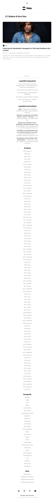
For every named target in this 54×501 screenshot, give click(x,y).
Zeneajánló (27, 461)
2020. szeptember (27, 320)
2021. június (27, 297)
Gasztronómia (27, 410)
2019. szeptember (27, 352)
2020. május (27, 331)
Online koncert (27, 434)
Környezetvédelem (27, 429)
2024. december (27, 185)
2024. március (27, 209)
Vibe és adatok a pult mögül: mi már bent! (27, 90)
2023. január (27, 246)
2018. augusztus (27, 387)
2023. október (27, 222)
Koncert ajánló (27, 424)
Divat (27, 402)
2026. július (27, 154)
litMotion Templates (33, 497)
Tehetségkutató (27, 455)
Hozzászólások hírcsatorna (27, 479)
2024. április (27, 206)
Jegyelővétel (19, 53)
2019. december (27, 344)
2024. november (27, 188)
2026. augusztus (27, 151)
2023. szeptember (27, 225)
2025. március (27, 177)
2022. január (27, 278)
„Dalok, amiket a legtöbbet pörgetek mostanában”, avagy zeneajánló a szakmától (27, 110)
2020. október (27, 318)
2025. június (27, 172)
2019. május (27, 363)
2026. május (27, 159)
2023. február (27, 244)
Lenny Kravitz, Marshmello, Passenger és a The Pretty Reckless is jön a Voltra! (26, 49)
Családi (27, 400)
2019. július (27, 357)
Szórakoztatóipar (27, 453)
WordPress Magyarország (27, 482)
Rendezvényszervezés (27, 445)
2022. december (27, 249)
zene (27, 458)
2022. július (27, 262)
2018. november (27, 379)
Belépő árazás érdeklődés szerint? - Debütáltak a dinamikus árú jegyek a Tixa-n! (27, 124)
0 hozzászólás (26, 53)
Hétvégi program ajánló (27, 413)
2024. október (27, 191)
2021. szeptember (27, 289)
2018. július (27, 389)
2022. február (27, 275)
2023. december (27, 217)
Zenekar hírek (27, 463)
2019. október (27, 350)
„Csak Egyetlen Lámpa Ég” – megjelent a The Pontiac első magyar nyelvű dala (27, 141)
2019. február (27, 371)
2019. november (27, 347)
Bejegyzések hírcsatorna (27, 477)
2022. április (27, 270)
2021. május (27, 299)
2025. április (27, 175)
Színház (27, 450)
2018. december (27, 376)
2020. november (27, 315)
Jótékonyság (27, 421)
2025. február (27, 180)
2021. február (27, 307)
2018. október (27, 381)
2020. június (27, 328)
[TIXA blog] (27, 13)
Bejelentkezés (27, 474)
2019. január (27, 373)
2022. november (27, 252)
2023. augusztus (27, 228)
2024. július (27, 199)
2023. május (27, 236)
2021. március (27, 304)
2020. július (27, 326)
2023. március (27, 241)
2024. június (27, 201)
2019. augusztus (27, 355)
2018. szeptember (27, 384)
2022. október (27, 254)
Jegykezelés (27, 418)
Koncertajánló (27, 426)
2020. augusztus (27, 323)
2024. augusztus (27, 196)
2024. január (27, 214)
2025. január (27, 183)
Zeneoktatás (27, 466)
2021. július (27, 294)
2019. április (27, 365)
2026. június (27, 156)
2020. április (27, 334)
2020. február (27, 339)
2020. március (27, 336)
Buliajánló (27, 397)
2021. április (27, 302)
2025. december (27, 164)
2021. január (27, 310)
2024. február (27, 212)
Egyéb (27, 405)
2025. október (27, 167)
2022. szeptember (27, 257)
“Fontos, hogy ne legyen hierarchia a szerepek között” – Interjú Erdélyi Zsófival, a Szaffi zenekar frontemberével (27, 85)
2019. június (27, 360)
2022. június (27, 265)
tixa (6, 45)
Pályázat (27, 437)
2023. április (27, 238)
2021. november (27, 283)
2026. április (27, 161)
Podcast (27, 440)
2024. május (27, 204)
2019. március (27, 368)
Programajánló (27, 442)
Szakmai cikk (27, 447)
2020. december (27, 312)
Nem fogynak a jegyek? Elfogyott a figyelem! (27, 97)
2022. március (27, 273)
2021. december (27, 281)
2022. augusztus (27, 259)
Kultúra (27, 432)
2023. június (27, 233)
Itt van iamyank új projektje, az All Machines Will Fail (27, 118)
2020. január (27, 342)
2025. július (27, 169)
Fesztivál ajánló (12, 53)
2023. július (27, 230)
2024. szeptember (27, 193)
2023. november (27, 220)
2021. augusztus (27, 291)
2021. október (27, 286)
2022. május (27, 267)
